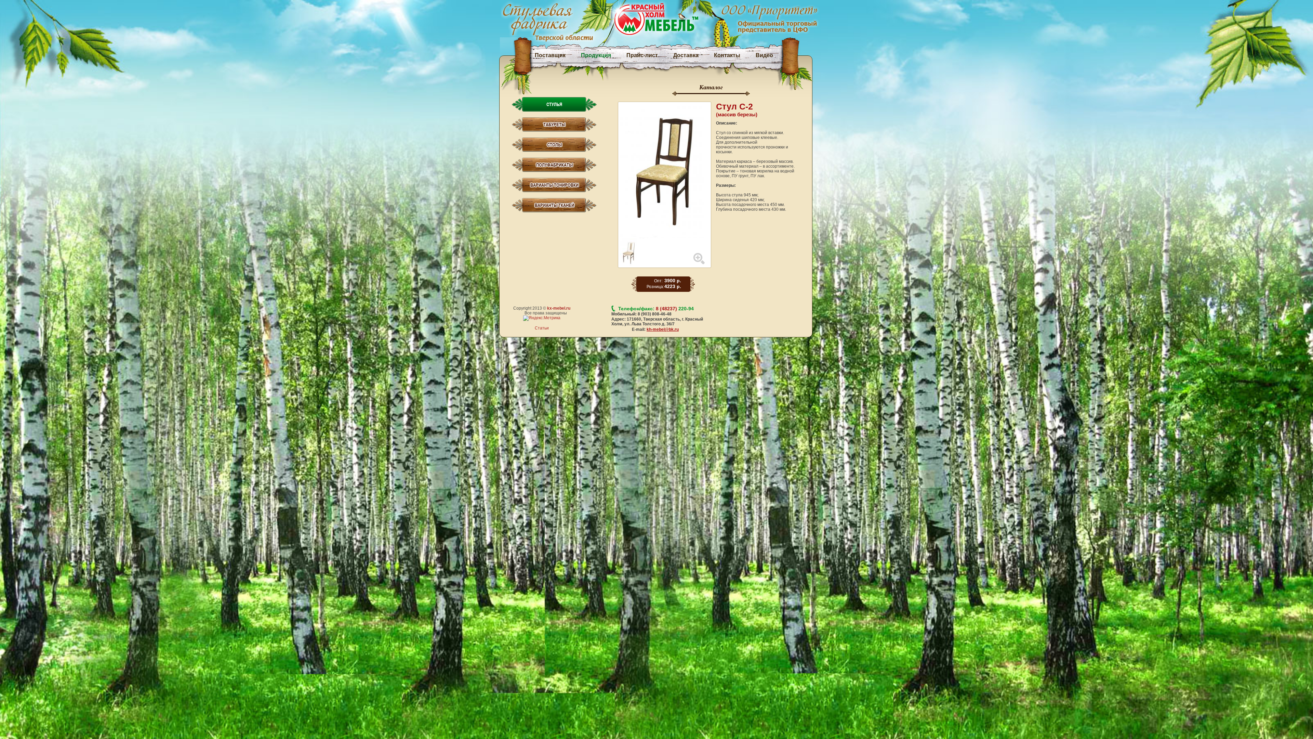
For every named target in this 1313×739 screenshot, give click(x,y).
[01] (628, 240)
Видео (764, 55)
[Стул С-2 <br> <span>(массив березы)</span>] (664, 171)
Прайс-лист (642, 55)
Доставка (686, 55)
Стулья (554, 104)
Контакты (727, 55)
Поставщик (550, 55)
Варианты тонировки (554, 185)
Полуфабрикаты (554, 165)
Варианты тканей (554, 205)
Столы (554, 144)
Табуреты (554, 124)
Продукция (596, 55)
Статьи (542, 328)
